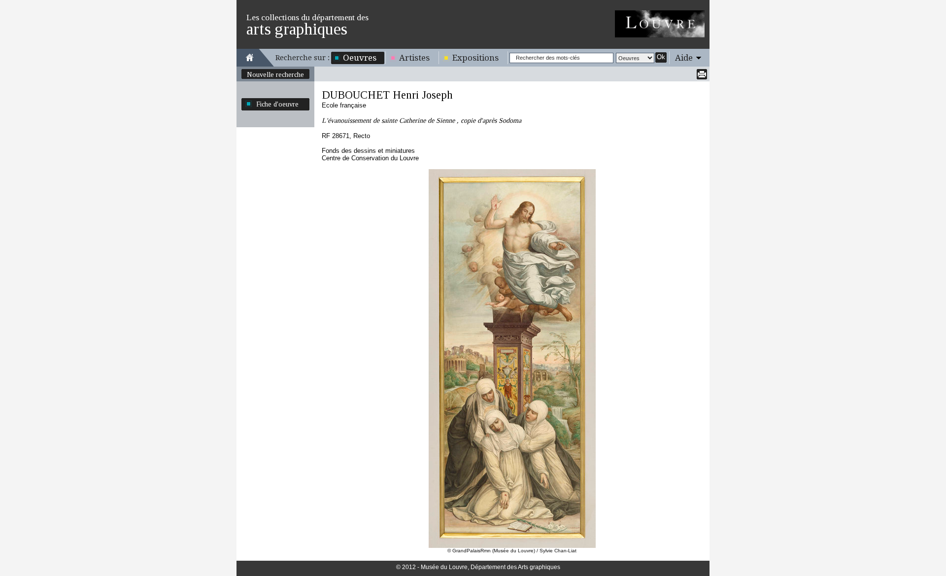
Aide (684, 58)
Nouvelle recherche (275, 74)
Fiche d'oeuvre (277, 104)
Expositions (475, 58)
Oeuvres (359, 58)
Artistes (414, 58)
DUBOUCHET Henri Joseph (387, 95)
